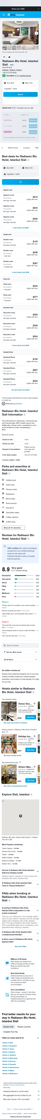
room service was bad (13, 636)
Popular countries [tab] (24, 1027)
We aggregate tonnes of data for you (17, 1095)
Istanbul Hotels (28, 1113)
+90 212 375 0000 (9, 72)
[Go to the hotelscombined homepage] (15, 15)
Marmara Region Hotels (9, 1113)
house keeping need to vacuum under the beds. (20, 631)
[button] (38, 8)
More (4, 429)
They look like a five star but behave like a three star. (18, 626)
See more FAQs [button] (20, 946)
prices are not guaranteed (16, 1085)
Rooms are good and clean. (16, 610)
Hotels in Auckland (9, 1046)
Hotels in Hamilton (9, 1055)
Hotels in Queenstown (10, 1067)
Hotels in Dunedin (9, 1064)
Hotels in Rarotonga (9, 1058)
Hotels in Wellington (10, 1073)
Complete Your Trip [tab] (10, 1032)
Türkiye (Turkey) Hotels (20, 1109)
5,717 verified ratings (23, 75)
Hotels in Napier (8, 1070)
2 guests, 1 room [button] (10, 88)
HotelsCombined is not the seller (16, 1091)
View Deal (30, 717)
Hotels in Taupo (8, 1049)
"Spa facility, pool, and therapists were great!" (19, 615)
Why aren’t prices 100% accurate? (16, 1099)
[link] (15, 722)
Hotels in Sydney (8, 1052)
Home (9, 1109)
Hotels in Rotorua (9, 1061)
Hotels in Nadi (7, 1043)
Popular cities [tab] (8, 1027)
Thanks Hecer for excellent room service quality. (20, 606)
